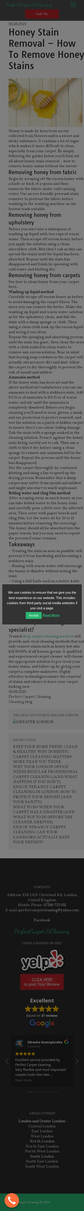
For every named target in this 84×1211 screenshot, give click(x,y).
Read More (51, 615)
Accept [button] (34, 615)
